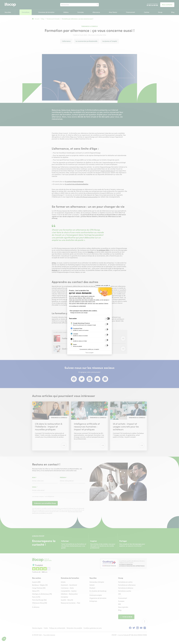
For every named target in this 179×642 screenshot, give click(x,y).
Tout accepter (89, 352)
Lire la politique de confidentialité (77, 306)
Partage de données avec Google (79, 312)
